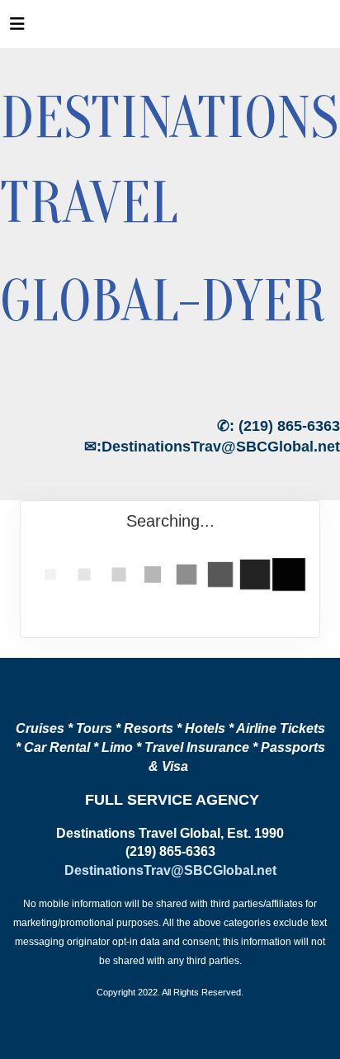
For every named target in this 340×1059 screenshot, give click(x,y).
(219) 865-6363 (289, 426)
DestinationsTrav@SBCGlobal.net (221, 446)
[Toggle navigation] (17, 28)
